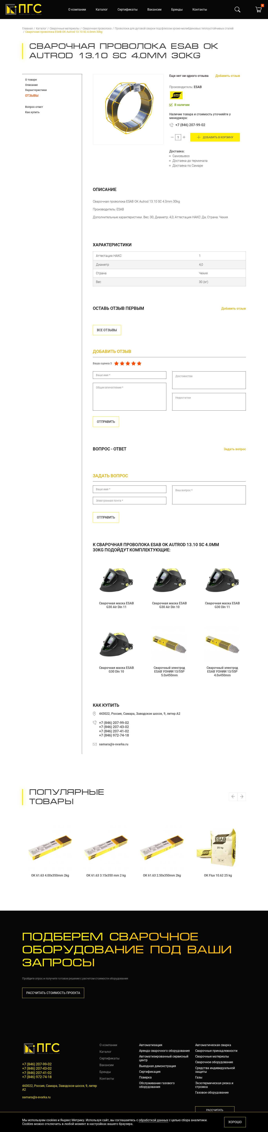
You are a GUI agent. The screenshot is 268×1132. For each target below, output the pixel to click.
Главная (27, 28)
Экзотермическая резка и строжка (214, 1085)
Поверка (145, 1077)
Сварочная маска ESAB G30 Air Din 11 (116, 605)
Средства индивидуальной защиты (215, 1070)
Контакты (199, 9)
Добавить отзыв (227, 76)
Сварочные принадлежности (216, 1051)
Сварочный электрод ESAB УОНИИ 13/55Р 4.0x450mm (222, 671)
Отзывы (31, 95)
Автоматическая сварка (213, 1045)
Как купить (32, 112)
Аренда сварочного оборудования (164, 1051)
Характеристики (36, 90)
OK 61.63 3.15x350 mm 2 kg (106, 875)
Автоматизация (150, 1045)
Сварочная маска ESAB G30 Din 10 (116, 669)
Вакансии (154, 9)
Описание (31, 84)
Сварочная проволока (97, 28)
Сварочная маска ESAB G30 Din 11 (222, 605)
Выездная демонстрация (157, 1066)
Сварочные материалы (64, 28)
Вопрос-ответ (34, 106)
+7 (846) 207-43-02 (114, 727)
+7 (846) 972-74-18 (114, 735)
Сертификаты (128, 9)
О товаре (31, 79)
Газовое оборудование (212, 1092)
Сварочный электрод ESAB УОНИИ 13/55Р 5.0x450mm (169, 671)
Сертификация (149, 1072)
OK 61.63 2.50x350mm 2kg (162, 875)
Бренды (177, 9)
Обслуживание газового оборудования (157, 1085)
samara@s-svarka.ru (113, 744)
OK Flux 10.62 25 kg (218, 875)
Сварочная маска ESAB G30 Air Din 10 (169, 605)
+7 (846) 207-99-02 (190, 125)
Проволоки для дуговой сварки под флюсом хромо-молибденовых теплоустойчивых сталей (174, 28)
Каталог (102, 9)
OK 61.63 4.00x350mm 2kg (50, 875)
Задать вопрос (235, 449)
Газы (198, 1077)
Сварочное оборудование (214, 1062)
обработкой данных (153, 1120)
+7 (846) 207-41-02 (114, 731)
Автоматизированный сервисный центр (163, 1058)
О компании (77, 9)
